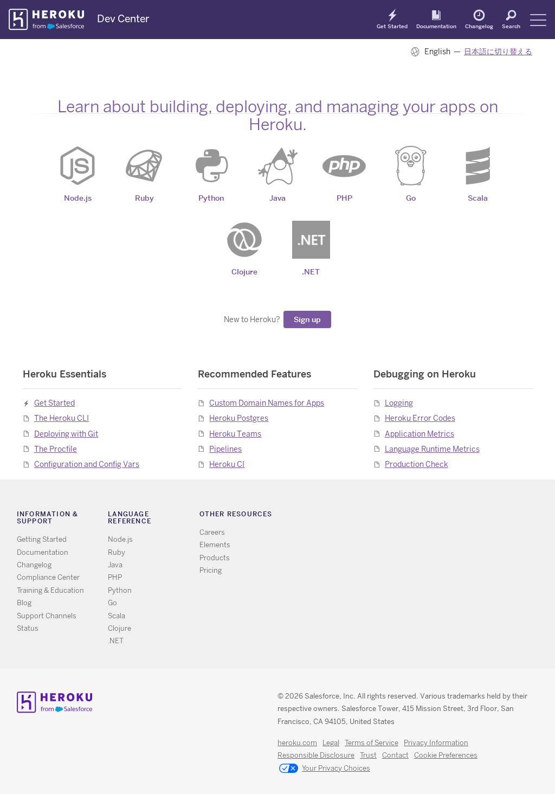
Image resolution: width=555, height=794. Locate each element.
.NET (116, 641)
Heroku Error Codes (420, 418)
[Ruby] (144, 166)
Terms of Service (371, 743)
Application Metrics (419, 434)
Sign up (307, 319)
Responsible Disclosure (316, 755)
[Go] (411, 166)
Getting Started (42, 539)
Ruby (116, 552)
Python (120, 590)
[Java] (277, 166)
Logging (399, 403)
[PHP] (344, 166)
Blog (24, 603)
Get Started (392, 26)
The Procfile (55, 449)
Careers (212, 532)
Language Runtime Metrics (432, 449)
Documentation (436, 26)
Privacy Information (436, 743)
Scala (116, 616)
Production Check (416, 464)
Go (112, 603)
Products (214, 558)
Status (27, 628)
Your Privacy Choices (336, 768)
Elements (214, 545)
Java (115, 565)
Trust (368, 755)
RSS (387, 516)
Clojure (119, 628)
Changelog (479, 26)
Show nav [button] (538, 20)
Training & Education (50, 590)
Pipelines (225, 449)
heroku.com (297, 743)
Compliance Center (48, 577)
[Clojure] (244, 239)
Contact (395, 755)
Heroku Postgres (238, 418)
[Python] (211, 166)
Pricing (210, 570)
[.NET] (311, 239)
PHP (115, 577)
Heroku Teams (235, 434)
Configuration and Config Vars (86, 464)
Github (419, 516)
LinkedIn (435, 516)
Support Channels (46, 616)
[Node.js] (77, 166)
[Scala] (477, 166)
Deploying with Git (66, 434)
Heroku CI (226, 464)
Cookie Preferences (445, 755)
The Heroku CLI (61, 418)
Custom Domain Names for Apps (266, 403)
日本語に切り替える (498, 51)
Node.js (120, 539)
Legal (330, 743)
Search (511, 26)
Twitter (403, 516)
